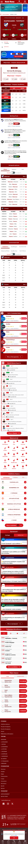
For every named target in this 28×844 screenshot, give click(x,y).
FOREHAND (3, 763)
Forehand (3, 416)
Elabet (7, 332)
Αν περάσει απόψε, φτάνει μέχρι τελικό (15, 394)
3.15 (20, 110)
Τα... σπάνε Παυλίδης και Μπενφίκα (13, 421)
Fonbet (8, 347)
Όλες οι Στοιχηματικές (13, 356)
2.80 (20, 103)
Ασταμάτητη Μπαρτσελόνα (12, 374)
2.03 (12, 107)
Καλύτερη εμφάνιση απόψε (12, 368)
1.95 (12, 94)
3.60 (16, 107)
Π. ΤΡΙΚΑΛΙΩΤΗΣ (5, 390)
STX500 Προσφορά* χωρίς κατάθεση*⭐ (12, 543)
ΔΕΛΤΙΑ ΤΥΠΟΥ (4, 796)
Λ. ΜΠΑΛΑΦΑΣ (5, 423)
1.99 (12, 97)
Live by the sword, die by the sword (13, 381)
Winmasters (3, 783)
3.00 (20, 107)
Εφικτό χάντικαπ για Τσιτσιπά (12, 414)
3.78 (16, 100)
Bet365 (2, 786)
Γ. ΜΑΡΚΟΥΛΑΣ (5, 396)
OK (14, 837)
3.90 (16, 103)
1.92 (12, 100)
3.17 (20, 100)
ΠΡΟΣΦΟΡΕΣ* (4, 791)
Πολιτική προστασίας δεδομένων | (10, 829)
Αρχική (2, 731)
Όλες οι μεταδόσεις (13, 667)
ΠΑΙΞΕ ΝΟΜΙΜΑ (18, 56)
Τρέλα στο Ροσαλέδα (10, 408)
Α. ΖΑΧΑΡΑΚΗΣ (4, 410)
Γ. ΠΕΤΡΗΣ (4, 383)
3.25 (20, 94)
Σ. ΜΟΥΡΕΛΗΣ (4, 376)
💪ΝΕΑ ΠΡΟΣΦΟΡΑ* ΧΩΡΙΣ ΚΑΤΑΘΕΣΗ (11, 609)
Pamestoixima (4, 776)
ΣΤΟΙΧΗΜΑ (3, 721)
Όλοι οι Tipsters (12, 433)
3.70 (16, 97)
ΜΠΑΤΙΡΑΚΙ (3, 739)
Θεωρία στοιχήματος (5, 726)
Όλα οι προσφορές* (12, 623)
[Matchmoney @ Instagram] (7, 803)
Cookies (15, 835)
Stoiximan (8, 316)
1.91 (12, 110)
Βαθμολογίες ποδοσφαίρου (7, 733)
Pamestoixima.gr (10, 339)
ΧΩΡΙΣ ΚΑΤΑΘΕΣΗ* (5, 794)
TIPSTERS (3, 736)
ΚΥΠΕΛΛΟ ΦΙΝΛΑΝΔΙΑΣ (6, 14)
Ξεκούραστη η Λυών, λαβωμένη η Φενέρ (15, 428)
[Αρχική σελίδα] (0, 14)
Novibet (8, 324)
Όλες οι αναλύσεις (13, 525)
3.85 (16, 94)
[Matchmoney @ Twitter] (12, 803)
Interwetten (4, 781)
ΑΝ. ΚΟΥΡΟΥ (4, 403)
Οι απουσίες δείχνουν (11, 388)
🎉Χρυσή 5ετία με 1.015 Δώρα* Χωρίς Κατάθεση (14, 581)
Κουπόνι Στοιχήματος (5, 729)
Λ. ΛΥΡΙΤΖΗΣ (4, 369)
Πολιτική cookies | (22, 829)
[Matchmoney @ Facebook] (3, 803)
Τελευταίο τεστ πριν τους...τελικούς (13, 401)
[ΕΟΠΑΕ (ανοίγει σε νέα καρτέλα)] (17, 824)
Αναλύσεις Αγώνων (5, 724)
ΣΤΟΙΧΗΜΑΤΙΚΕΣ (5, 766)
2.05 (12, 103)
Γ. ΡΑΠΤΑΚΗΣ (4, 430)
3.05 (20, 97)
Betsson (3, 788)
